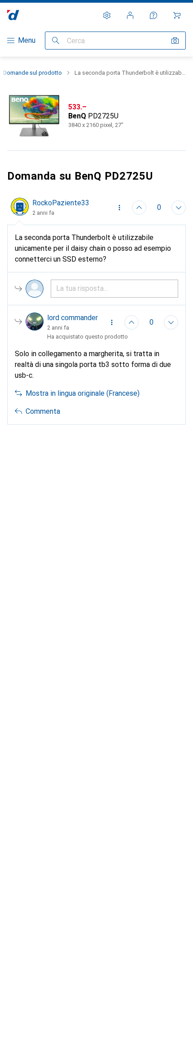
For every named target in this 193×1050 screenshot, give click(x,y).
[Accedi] (130, 15)
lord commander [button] (72, 317)
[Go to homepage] (13, 15)
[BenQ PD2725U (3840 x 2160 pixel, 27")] (96, 116)
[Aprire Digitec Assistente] (153, 15)
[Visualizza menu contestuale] (119, 207)
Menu (26, 40)
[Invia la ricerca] (55, 40)
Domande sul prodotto (32, 72)
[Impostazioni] (107, 15)
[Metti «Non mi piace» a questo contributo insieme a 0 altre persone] (178, 207)
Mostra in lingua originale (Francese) (83, 393)
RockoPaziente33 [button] (60, 203)
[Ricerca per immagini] (175, 41)
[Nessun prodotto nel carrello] (177, 15)
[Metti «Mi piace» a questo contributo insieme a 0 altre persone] (139, 207)
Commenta (43, 411)
